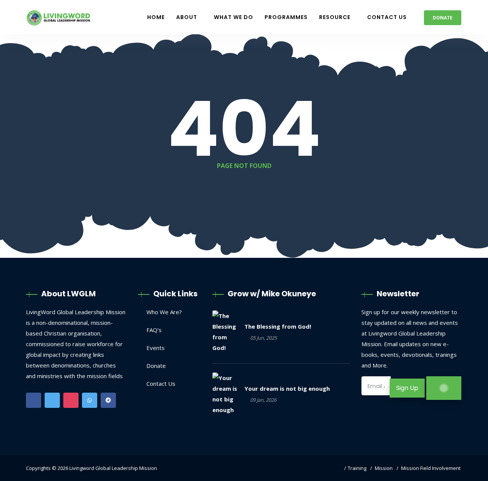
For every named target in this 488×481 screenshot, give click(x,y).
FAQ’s (154, 330)
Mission (384, 468)
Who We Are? (164, 312)
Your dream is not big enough (287, 388)
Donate (443, 17)
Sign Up (407, 388)
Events (155, 348)
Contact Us (387, 17)
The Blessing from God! (277, 326)
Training (357, 468)
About (186, 17)
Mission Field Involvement (431, 468)
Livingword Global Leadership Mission (113, 468)
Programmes (286, 17)
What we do (233, 17)
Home (156, 17)
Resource (334, 17)
